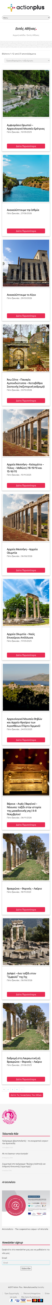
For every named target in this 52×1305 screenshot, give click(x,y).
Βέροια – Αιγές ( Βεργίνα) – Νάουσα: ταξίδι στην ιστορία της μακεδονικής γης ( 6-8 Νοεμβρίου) (24, 809)
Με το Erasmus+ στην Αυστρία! (15, 1153)
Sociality (41, 1287)
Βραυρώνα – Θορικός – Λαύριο (24, 888)
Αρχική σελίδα (19, 35)
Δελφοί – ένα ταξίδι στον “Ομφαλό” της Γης (21, 974)
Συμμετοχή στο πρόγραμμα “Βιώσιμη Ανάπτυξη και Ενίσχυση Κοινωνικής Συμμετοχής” (23, 1165)
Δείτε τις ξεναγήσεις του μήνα (26, 1094)
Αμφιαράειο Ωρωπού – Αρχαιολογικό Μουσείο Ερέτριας (26, 126)
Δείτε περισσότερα (26, 146)
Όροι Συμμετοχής (12, 1293)
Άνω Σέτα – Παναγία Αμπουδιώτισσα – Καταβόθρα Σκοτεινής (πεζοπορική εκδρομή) (26, 383)
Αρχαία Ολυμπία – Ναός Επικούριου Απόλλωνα (21, 635)
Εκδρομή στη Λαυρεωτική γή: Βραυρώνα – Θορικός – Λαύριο (24, 1059)
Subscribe (26, 1268)
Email (4, 1257)
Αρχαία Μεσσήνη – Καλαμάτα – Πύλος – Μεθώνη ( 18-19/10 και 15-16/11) (25, 468)
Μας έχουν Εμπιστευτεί (30, 1297)
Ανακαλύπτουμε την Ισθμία (23, 210)
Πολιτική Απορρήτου (31, 1293)
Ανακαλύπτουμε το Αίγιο (21, 294)
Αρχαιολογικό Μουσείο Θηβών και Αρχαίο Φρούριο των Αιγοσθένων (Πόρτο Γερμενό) (24, 722)
